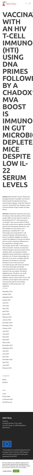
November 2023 (7, 345)
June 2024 (5, 334)
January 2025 (6, 320)
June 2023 (5, 354)
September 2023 (7, 348)
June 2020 (5, 365)
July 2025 (5, 303)
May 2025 (5, 308)
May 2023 (5, 356)
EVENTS (5, 382)
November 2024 (7, 325)
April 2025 (5, 311)
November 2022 (7, 359)
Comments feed (7, 399)
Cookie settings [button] (7, 471)
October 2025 (6, 294)
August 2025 (6, 300)
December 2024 (7, 322)
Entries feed (6, 396)
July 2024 (5, 331)
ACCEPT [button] (16, 471)
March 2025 (6, 314)
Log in (4, 393)
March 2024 (6, 342)
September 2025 (7, 297)
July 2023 (5, 351)
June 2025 (5, 305)
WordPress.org (7, 402)
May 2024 (5, 337)
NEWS (4, 379)
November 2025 (7, 291)
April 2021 (5, 362)
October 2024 (6, 328)
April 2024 (5, 339)
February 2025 (7, 317)
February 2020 (7, 368)
